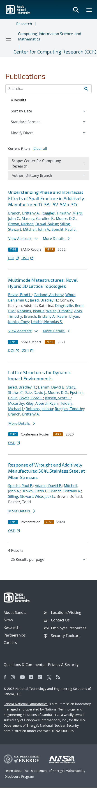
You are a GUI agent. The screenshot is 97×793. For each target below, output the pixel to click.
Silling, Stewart (20, 496)
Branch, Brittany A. (24, 213)
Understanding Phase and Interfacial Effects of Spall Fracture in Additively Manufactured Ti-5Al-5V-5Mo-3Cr (46, 198)
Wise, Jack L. (45, 496)
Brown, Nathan (21, 223)
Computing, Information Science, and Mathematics (49, 36)
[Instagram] (14, 677)
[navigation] (48, 559)
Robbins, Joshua (30, 310)
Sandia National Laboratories (26, 704)
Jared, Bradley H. (44, 300)
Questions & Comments (24, 664)
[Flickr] (32, 677)
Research (24, 23)
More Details (54, 238)
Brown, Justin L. (35, 491)
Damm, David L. (51, 387)
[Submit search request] (86, 88)
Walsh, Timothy (59, 310)
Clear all (40, 148)
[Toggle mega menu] (89, 10)
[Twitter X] (50, 677)
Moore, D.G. (66, 218)
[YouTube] (23, 677)
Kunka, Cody (18, 321)
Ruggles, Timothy (56, 213)
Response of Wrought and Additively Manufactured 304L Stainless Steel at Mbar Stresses (46, 471)
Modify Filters (28, 132)
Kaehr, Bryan (68, 316)
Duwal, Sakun (46, 223)
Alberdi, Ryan (46, 403)
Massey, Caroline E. (38, 218)
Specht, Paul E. (64, 229)
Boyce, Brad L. (20, 294)
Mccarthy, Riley (21, 403)
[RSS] (59, 677)
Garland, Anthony (49, 294)
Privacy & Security (63, 664)
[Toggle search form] (76, 10)
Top (83, 787)
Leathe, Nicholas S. (47, 321)
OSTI (25, 258)
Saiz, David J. (35, 392)
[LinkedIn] (41, 677)
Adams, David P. (48, 485)
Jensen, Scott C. (58, 397)
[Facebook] (5, 677)
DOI (11, 258)
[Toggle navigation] (9, 38)
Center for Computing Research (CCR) (55, 51)
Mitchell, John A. (36, 229)
